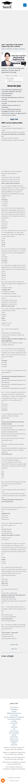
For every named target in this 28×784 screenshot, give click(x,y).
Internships (14, 727)
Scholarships (14, 737)
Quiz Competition (14, 733)
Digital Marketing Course (14, 713)
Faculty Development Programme (14, 717)
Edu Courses (14, 715)
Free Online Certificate (14, 719)
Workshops (14, 745)
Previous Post (14, 644)
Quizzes (15, 49)
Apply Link (10, 79)
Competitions (14, 709)
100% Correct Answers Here (15, 81)
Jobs (14, 729)
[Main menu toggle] (25, 5)
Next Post (14, 649)
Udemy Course (14, 739)
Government (14, 723)
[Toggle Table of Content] (20, 76)
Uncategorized (14, 741)
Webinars (14, 743)
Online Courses (14, 731)
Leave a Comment (6, 49)
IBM (14, 725)
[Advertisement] (14, 29)
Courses (14, 711)
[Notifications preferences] (3, 780)
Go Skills (14, 721)
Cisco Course (14, 707)
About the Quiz (10, 78)
